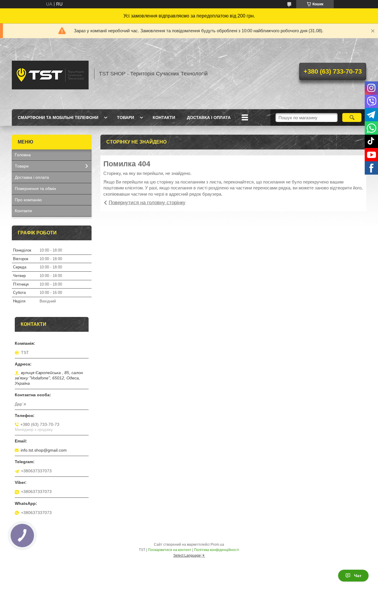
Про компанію (28, 199)
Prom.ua (217, 544)
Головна (23, 154)
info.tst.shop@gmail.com (44, 450)
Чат (357, 575)
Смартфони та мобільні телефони (58, 117)
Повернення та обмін (35, 188)
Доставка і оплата (209, 117)
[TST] (50, 74)
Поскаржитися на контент (169, 550)
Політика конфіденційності (216, 550)
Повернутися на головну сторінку (147, 202)
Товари (125, 117)
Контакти (164, 117)
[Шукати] (351, 117)
